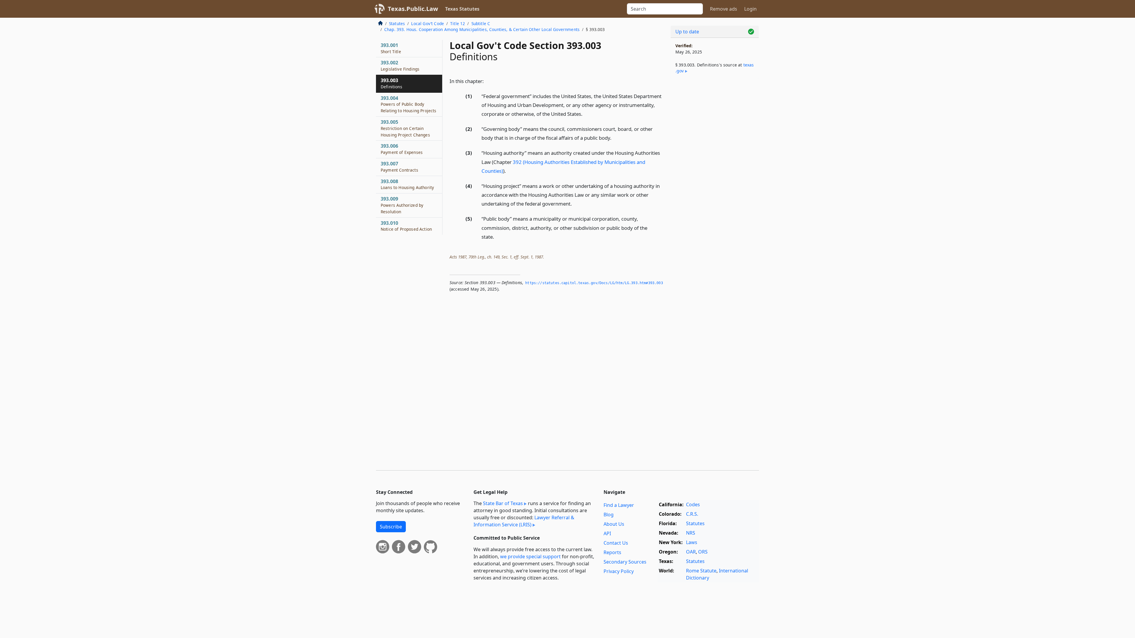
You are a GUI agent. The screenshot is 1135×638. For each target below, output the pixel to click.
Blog (609, 514)
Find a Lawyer (619, 505)
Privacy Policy (619, 571)
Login (750, 9)
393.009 (402, 205)
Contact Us (616, 543)
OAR (691, 552)
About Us (614, 524)
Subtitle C (480, 23)
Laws (691, 542)
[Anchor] (487, 80)
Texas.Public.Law (413, 9)
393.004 (408, 104)
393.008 (407, 184)
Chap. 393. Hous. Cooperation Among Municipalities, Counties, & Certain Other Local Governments (482, 29)
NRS (690, 533)
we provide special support (530, 556)
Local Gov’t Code (427, 23)
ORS (703, 552)
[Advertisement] (714, 176)
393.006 (402, 149)
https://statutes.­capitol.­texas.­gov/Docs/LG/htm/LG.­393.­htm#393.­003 (594, 283)
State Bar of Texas (503, 503)
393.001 (391, 48)
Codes (693, 504)
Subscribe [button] (391, 526)
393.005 (405, 128)
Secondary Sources (625, 562)
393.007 (399, 166)
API (607, 533)
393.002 (400, 65)
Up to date (687, 31)
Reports (612, 552)
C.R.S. (692, 514)
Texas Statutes (462, 9)
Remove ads (723, 9)
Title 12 (457, 23)
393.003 (391, 83)
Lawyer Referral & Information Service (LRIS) (524, 521)
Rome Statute (701, 570)
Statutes (397, 23)
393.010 (406, 226)
